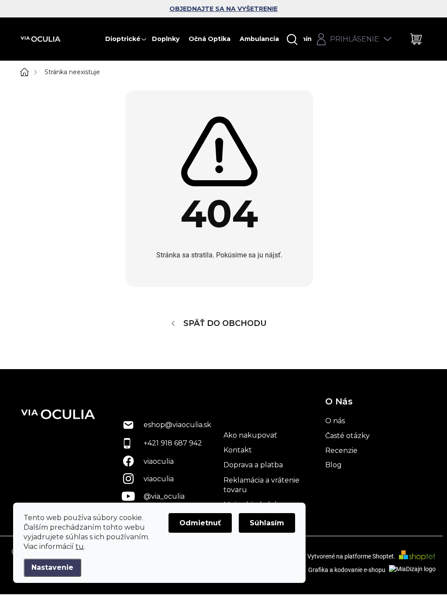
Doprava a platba (253, 465)
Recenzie (341, 450)
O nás (335, 421)
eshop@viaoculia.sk (177, 425)
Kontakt (238, 450)
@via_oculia (164, 496)
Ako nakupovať (250, 435)
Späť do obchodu (225, 323)
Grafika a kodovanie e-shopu (347, 569)
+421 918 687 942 (173, 443)
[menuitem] (127, 39)
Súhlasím (267, 523)
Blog (333, 465)
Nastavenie (52, 567)
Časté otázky (347, 436)
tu (80, 546)
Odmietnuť (200, 523)
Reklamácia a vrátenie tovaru (261, 485)
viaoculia (159, 461)
